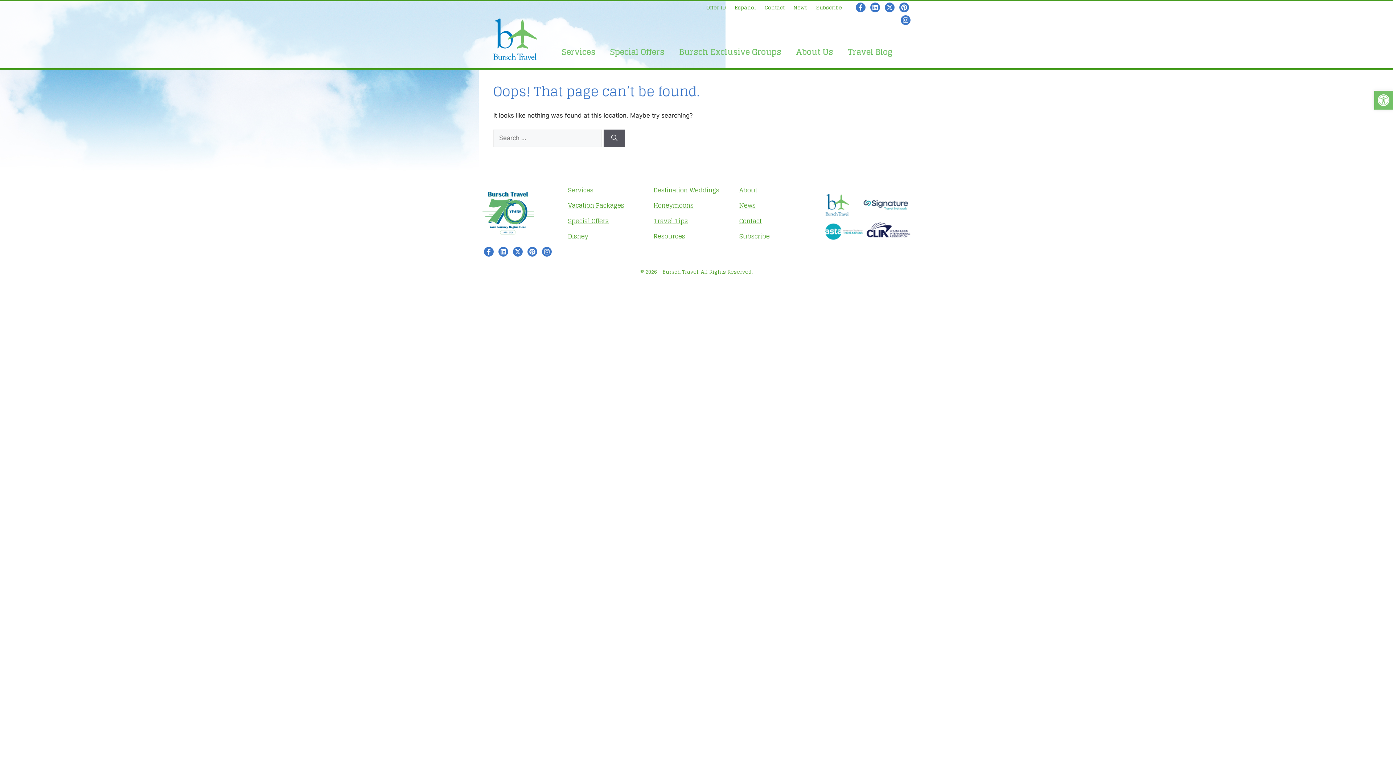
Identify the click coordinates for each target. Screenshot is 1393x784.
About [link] (748, 190)
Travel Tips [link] (671, 220)
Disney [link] (578, 236)
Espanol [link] (745, 7)
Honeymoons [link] (674, 205)
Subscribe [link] (829, 7)
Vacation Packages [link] (596, 205)
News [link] (800, 7)
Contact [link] (775, 7)
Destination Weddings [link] (686, 190)
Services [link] (579, 52)
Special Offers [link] (637, 52)
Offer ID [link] (716, 7)
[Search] (614, 138)
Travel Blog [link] (870, 52)
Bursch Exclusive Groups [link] (730, 52)
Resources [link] (669, 236)
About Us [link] (814, 52)
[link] (1383, 100)
